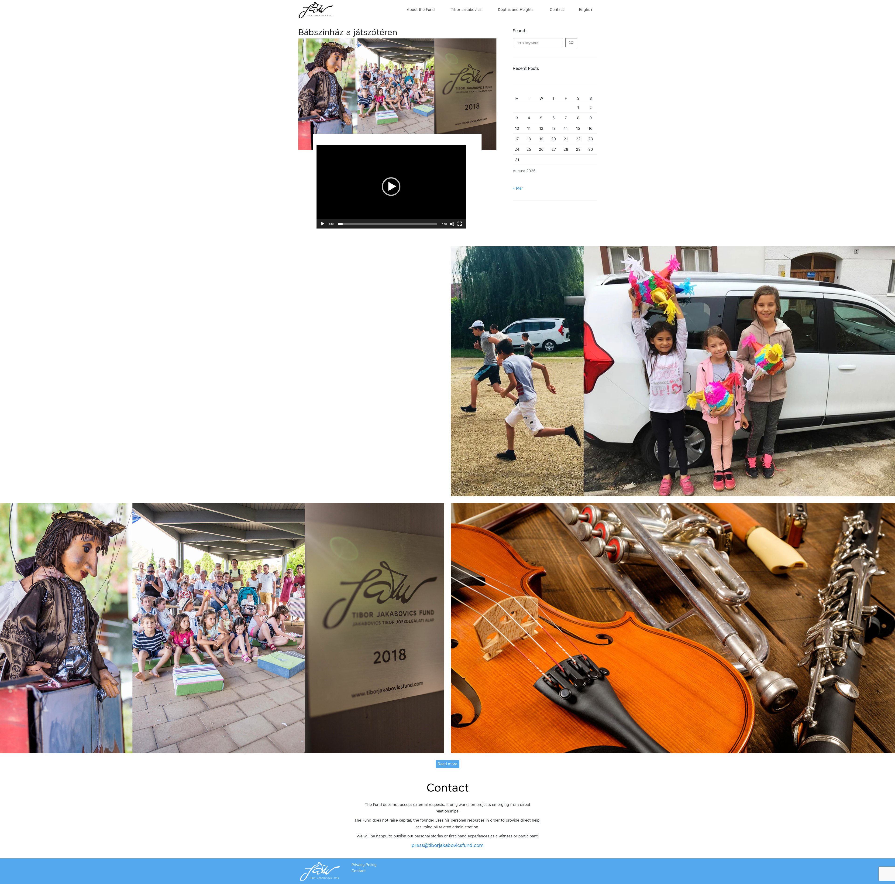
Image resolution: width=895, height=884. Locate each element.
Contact (358, 871)
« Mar (518, 188)
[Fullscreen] (459, 224)
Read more (447, 764)
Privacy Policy (363, 865)
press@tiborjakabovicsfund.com (447, 845)
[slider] (387, 224)
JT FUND (315, 10)
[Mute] (452, 224)
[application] (391, 187)
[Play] (322, 224)
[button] (391, 186)
